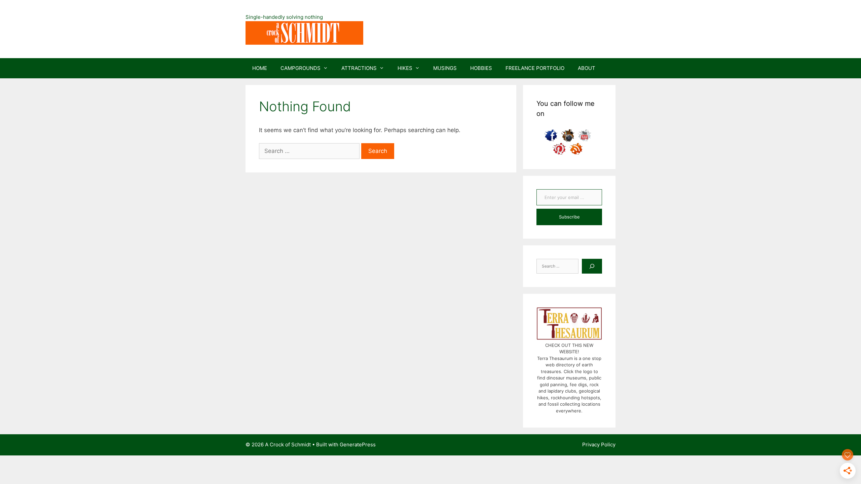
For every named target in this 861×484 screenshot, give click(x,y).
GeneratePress (358, 444)
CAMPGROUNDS (300, 68)
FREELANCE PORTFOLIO (535, 68)
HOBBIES (481, 68)
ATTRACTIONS (359, 68)
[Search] (592, 266)
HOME (259, 68)
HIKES (405, 68)
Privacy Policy (598, 444)
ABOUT (586, 68)
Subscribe (569, 216)
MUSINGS (445, 68)
